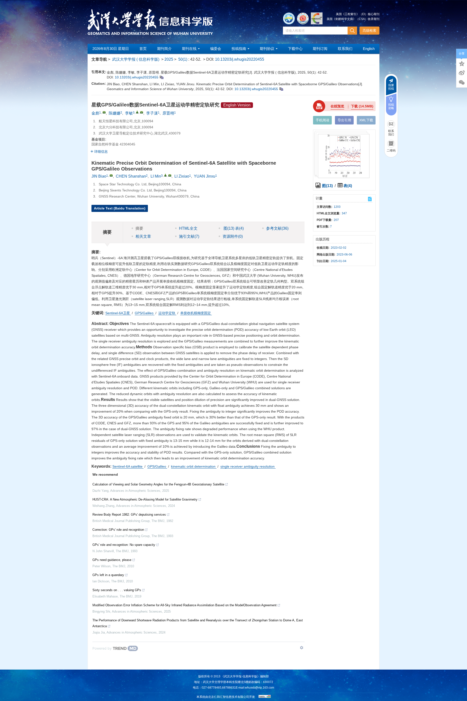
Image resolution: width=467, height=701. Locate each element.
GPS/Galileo (144, 313)
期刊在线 (189, 49)
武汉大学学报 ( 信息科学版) (135, 59)
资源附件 (233, 236)
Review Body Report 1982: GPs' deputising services (129, 514)
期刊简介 (164, 49)
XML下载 (366, 120)
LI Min (156, 176)
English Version (237, 105)
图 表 (233, 228)
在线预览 (337, 106)
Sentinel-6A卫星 (118, 313)
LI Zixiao (181, 176)
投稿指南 (239, 49)
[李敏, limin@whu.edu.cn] (137, 112)
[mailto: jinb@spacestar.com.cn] (111, 175)
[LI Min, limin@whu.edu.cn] (165, 175)
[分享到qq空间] (461, 63)
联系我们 (345, 49)
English (369, 49)
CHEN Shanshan (131, 176)
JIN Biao (98, 176)
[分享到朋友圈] (461, 82)
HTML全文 (188, 228)
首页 (143, 49)
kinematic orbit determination (193, 466)
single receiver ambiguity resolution (248, 466)
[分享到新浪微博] (461, 72)
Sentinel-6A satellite (128, 466)
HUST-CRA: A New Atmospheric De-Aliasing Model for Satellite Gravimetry (145, 499)
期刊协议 (267, 49)
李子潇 (152, 113)
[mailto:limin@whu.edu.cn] (141, 112)
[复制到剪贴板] (161, 77)
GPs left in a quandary (108, 575)
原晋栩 (168, 113)
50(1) (183, 59)
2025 (168, 59)
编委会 (215, 49)
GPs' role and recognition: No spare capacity (123, 545)
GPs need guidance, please (111, 560)
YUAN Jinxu (204, 176)
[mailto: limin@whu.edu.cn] (169, 175)
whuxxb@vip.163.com (259, 687)
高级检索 (369, 30)
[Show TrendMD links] (302, 648)
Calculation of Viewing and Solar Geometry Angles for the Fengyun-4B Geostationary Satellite (158, 484)
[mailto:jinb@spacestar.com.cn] (104, 112)
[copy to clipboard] (281, 89)
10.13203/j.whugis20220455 (239, 59)
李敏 (129, 113)
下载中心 (295, 49)
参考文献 (277, 228)
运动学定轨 (167, 313)
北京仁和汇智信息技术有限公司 (228, 697)
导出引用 (344, 120)
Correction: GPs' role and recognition (118, 529)
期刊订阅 (320, 49)
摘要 (139, 228)
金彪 (95, 113)
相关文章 (143, 236)
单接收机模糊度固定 (196, 313)
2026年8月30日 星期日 (110, 49)
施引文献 (189, 236)
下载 (362, 106)
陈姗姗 (114, 113)
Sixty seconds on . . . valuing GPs (116, 590)
